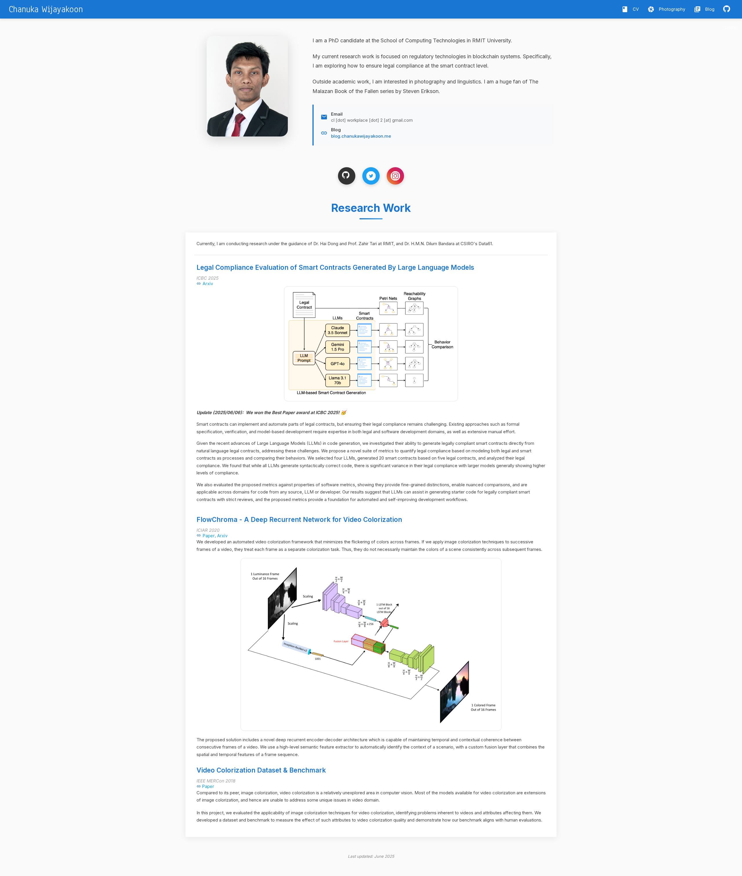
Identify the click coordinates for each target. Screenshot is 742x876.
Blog (704, 9)
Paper (209, 535)
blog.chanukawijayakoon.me (361, 136)
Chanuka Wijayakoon (46, 9)
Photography (666, 9)
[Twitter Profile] (371, 176)
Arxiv (208, 283)
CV (630, 9)
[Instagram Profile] (395, 176)
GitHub (730, 27)
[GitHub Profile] (346, 176)
